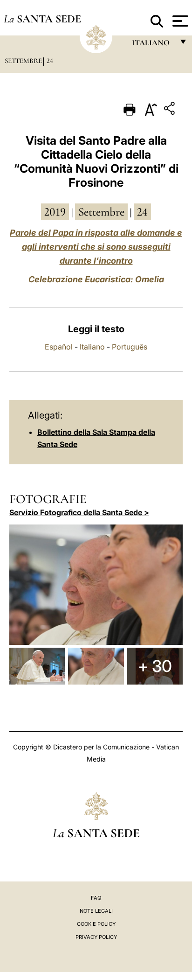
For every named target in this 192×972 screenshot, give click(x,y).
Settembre (23, 60)
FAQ (96, 898)
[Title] (170, 110)
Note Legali (96, 911)
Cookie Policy (96, 924)
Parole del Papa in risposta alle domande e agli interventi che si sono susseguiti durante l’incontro (96, 247)
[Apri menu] (179, 21)
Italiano (92, 346)
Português (129, 346)
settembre (101, 212)
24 (50, 60)
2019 (55, 212)
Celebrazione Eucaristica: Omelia (96, 279)
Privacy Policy (96, 937)
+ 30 (155, 666)
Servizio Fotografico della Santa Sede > (79, 512)
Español (59, 346)
